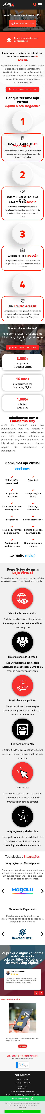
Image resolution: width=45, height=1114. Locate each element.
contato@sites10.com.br (22, 1083)
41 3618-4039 (22, 1079)
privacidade (22, 1107)
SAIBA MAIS (22, 1046)
